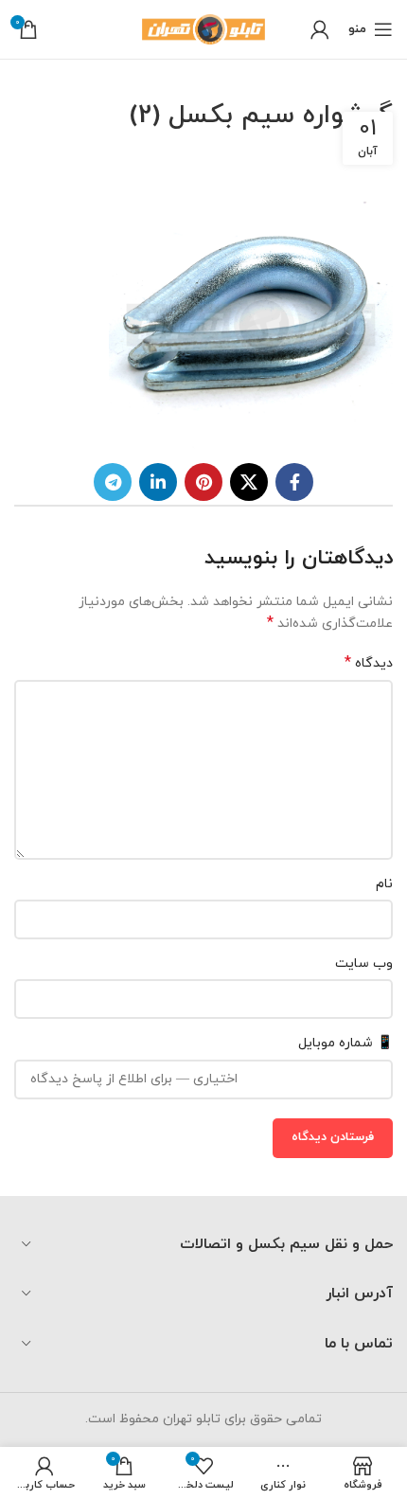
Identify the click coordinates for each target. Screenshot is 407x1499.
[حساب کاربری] (320, 29)
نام (384, 884)
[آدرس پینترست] (203, 482)
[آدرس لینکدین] (158, 482)
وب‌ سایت (364, 964)
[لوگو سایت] (203, 28)
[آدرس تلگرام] (113, 482)
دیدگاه (369, 663)
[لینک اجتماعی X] (249, 482)
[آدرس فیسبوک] (294, 482)
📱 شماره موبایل (345, 1043)
